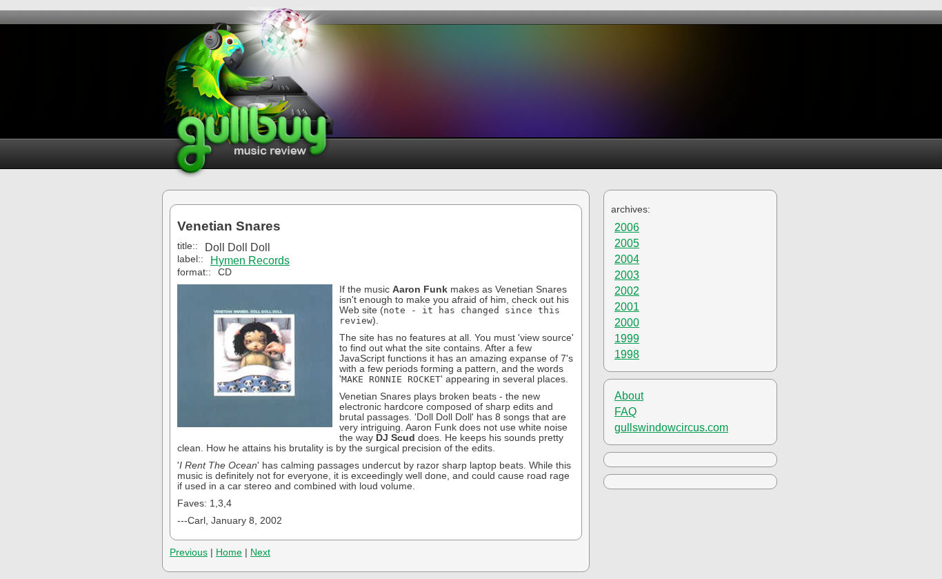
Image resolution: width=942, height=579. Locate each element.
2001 (626, 307)
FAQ (625, 412)
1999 (626, 338)
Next (260, 552)
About (628, 396)
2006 (626, 227)
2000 (626, 322)
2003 (626, 275)
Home (229, 552)
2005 (626, 243)
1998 (626, 354)
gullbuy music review (249, 93)
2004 (626, 259)
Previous (189, 552)
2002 (626, 291)
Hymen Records (250, 260)
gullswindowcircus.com (671, 427)
